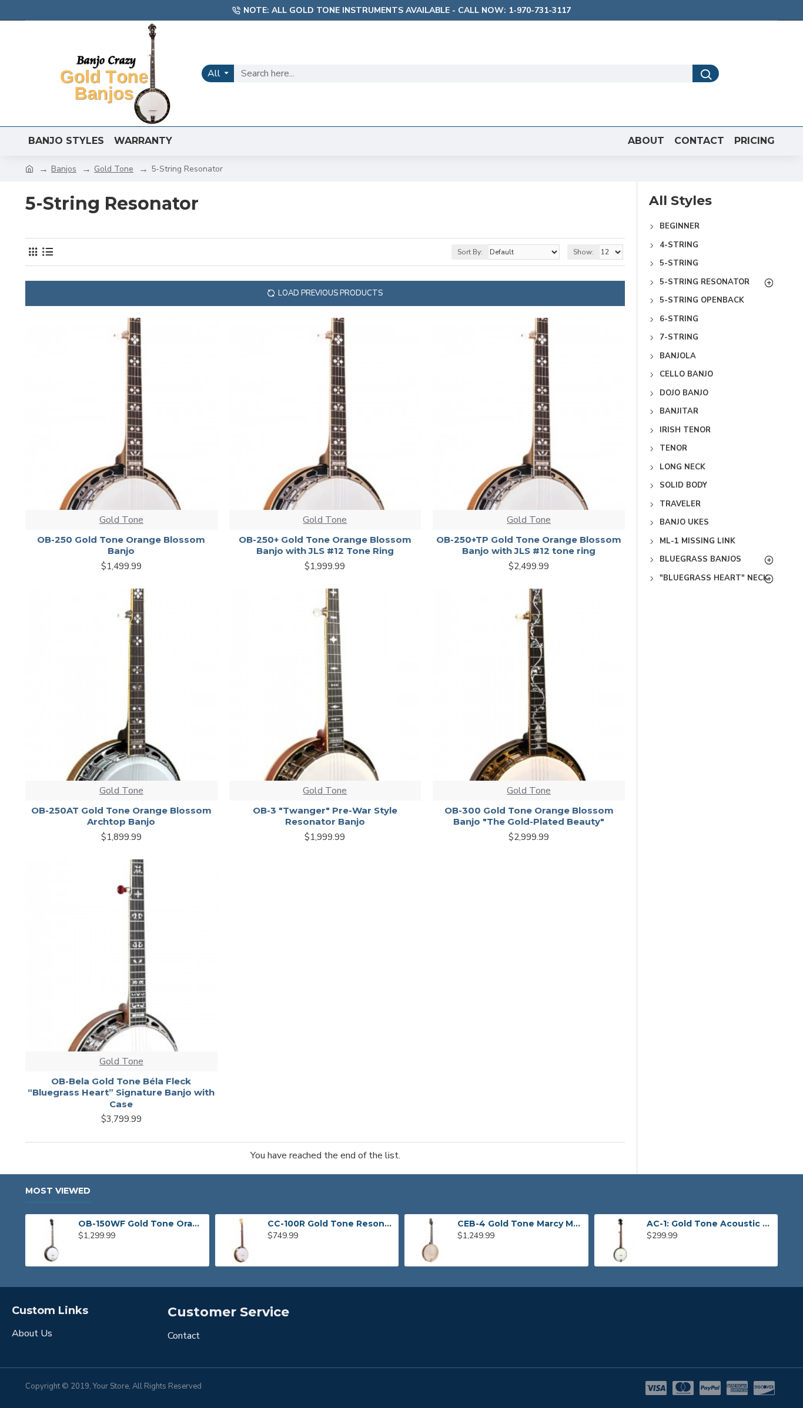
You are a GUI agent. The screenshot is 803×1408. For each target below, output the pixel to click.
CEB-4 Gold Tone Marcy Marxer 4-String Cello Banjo (520, 1223)
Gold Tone (113, 168)
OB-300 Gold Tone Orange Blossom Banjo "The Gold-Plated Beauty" (529, 816)
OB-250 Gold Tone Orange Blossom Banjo (121, 545)
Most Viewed (58, 1191)
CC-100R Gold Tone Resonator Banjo (330, 1223)
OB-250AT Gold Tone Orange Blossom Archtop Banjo (121, 816)
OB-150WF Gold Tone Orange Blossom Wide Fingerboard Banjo (141, 1223)
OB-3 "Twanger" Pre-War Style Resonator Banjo (325, 816)
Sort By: (470, 252)
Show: (583, 252)
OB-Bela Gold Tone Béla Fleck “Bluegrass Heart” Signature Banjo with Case (121, 1093)
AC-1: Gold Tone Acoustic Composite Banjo (710, 1223)
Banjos (63, 168)
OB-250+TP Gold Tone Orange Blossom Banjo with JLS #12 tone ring (528, 545)
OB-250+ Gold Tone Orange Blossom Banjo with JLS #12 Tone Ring (325, 545)
